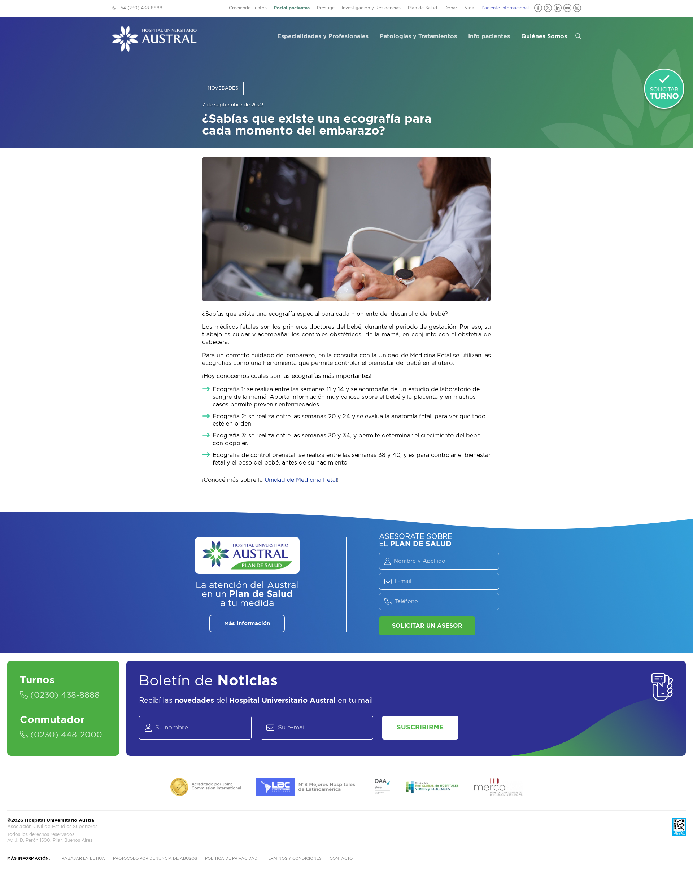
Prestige (326, 8)
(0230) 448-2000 (65, 735)
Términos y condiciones (294, 858)
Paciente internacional (505, 8)
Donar (450, 8)
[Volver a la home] (154, 48)
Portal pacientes (292, 8)
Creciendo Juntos (248, 8)
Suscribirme (420, 727)
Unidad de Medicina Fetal (301, 480)
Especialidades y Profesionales (323, 36)
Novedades (223, 88)
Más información (247, 623)
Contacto (341, 858)
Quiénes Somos (544, 36)
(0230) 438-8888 (64, 695)
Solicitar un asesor (427, 626)
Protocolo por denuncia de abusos (155, 858)
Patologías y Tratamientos (418, 36)
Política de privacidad (231, 858)
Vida (469, 8)
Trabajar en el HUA (82, 858)
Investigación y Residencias (371, 8)
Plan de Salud (422, 8)
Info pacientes (489, 36)
